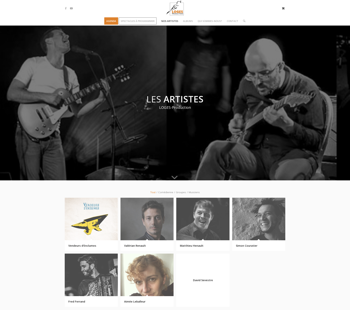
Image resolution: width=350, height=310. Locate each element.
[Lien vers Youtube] (71, 8)
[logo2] (175, 8)
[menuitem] (111, 21)
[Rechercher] (243, 21)
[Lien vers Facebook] (66, 8)
